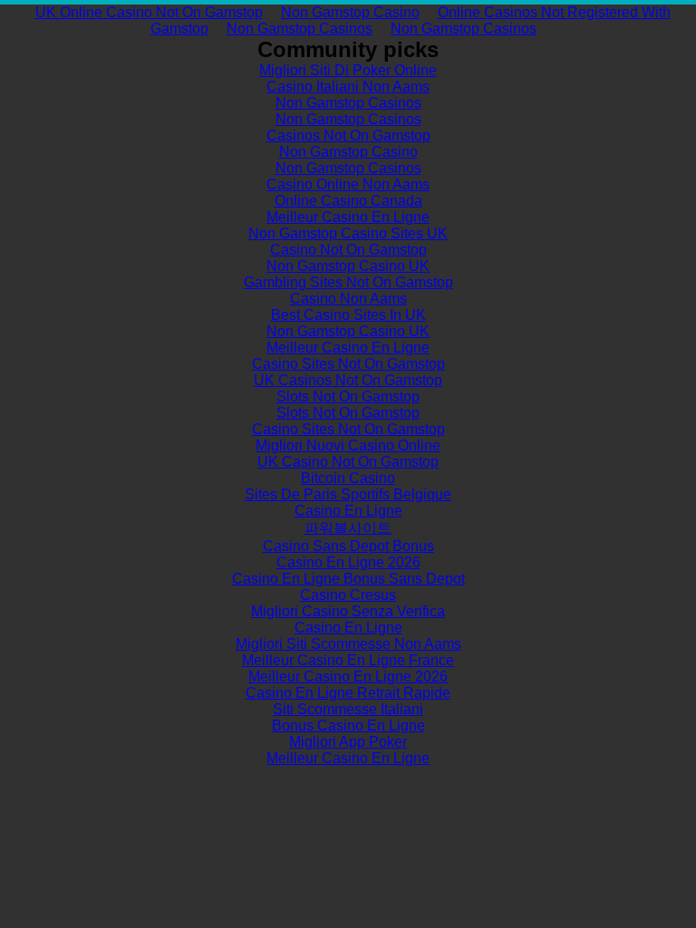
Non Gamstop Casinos (299, 28)
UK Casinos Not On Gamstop (348, 380)
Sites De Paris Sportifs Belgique (348, 494)
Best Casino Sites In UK (348, 315)
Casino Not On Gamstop (348, 249)
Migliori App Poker (348, 741)
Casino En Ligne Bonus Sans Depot (348, 578)
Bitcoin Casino (348, 478)
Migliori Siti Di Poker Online (348, 70)
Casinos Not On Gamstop (348, 135)
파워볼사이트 (348, 528)
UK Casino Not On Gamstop (348, 461)
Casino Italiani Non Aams (348, 86)
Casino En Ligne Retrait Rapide (348, 693)
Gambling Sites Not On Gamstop (348, 282)
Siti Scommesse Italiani (348, 709)
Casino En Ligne (348, 510)
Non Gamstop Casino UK (348, 266)
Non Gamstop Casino (350, 12)
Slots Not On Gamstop (348, 396)
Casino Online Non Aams (348, 184)
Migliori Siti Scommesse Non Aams (348, 644)
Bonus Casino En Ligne (348, 725)
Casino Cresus (348, 595)
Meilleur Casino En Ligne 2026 (348, 676)
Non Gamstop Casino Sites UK (348, 233)
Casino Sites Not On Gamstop (348, 364)
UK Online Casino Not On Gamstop (149, 12)
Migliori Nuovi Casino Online (348, 445)
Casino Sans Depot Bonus (348, 546)
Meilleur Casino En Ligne (348, 217)
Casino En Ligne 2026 (348, 562)
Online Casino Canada (348, 200)
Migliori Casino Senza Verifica (348, 611)
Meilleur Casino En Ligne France (348, 660)
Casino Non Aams (348, 298)
